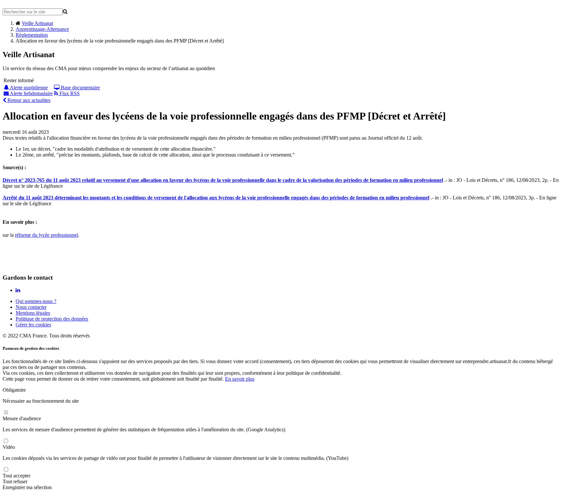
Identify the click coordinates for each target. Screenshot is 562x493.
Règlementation (32, 35)
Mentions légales (33, 313)
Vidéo (9, 447)
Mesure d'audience (22, 418)
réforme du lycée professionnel (46, 235)
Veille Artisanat (37, 23)
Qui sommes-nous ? (36, 301)
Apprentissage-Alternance (42, 29)
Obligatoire (14, 390)
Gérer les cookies (33, 324)
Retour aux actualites (28, 100)
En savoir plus (239, 379)
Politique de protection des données (52, 319)
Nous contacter (31, 307)
